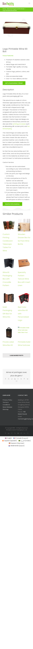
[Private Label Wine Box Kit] (9, 333)
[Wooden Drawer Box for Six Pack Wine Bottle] (24, 225)
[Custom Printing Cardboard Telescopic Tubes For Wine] (9, 225)
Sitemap (5, 409)
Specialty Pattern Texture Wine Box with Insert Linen (24, 279)
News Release (7, 407)
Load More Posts (16, 355)
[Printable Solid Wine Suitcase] (24, 333)
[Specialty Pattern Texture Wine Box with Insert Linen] (24, 263)
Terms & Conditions (6, 403)
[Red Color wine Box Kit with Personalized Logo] (24, 298)
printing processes (19, 124)
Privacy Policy (7, 400)
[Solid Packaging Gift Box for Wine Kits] (9, 298)
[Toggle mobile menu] (29, 3)
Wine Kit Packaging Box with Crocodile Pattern (7, 279)
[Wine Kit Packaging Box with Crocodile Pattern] (9, 263)
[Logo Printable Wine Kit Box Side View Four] (16, 28)
